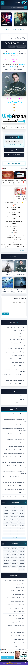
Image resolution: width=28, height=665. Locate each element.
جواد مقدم (14, 548)
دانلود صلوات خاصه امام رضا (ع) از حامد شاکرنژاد (14, 482)
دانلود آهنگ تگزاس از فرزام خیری (17, 339)
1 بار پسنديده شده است (20, 250)
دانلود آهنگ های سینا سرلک (14, 163)
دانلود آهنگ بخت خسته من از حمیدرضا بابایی (15, 380)
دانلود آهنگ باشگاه (20, 618)
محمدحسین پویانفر (6, 560)
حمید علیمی (22, 554)
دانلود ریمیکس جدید (20, 402)
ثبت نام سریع (7, 657)
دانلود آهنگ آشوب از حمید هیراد (17, 601)
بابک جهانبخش (14, 522)
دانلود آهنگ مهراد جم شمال (18, 594)
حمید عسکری (6, 531)
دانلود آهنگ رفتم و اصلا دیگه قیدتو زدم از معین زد (14, 352)
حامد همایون (22, 531)
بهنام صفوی (6, 519)
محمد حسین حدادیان (22, 566)
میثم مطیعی (22, 563)
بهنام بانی (14, 519)
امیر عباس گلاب (14, 516)
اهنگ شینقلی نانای (20, 587)
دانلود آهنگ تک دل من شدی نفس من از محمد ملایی (14, 496)
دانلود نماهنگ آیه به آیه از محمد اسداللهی (16, 439)
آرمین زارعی (21, 516)
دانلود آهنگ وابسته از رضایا (19, 442)
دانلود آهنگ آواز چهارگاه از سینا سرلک (15, 43)
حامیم (14, 528)
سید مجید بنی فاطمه (6, 554)
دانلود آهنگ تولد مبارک (19, 611)
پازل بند (6, 522)
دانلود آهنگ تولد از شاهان (19, 330)
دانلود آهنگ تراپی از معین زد (18, 355)
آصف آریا (6, 510)
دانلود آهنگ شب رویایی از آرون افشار (16, 625)
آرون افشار (14, 513)
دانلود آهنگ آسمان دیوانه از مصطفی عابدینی (15, 485)
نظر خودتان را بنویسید (20, 298)
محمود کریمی (6, 557)
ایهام (21, 507)
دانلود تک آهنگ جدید (8, 36)
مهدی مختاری (14, 560)
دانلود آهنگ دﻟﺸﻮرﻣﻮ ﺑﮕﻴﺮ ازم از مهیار (16, 446)
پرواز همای (6, 525)
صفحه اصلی (16, 36)
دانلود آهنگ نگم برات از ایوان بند (16, 622)
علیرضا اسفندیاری (22, 569)
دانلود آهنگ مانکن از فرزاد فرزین (16, 615)
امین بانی (21, 513)
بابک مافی (21, 522)
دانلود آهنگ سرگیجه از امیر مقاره (18, 362)
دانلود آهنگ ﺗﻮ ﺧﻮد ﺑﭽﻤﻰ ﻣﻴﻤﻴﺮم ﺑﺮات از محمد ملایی (14, 492)
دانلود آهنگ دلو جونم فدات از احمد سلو (16, 348)
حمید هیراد (22, 528)
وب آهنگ (15, 55)
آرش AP (21, 510)
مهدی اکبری (22, 560)
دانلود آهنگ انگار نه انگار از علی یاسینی (15, 597)
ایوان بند (14, 510)
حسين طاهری (14, 551)
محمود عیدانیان (6, 563)
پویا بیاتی (14, 525)
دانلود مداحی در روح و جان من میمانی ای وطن (14, 580)
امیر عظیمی (6, 513)
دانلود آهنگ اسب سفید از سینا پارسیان (16, 365)
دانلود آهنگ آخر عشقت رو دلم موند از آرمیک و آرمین (13, 383)
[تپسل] (3, 125)
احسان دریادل (6, 516)
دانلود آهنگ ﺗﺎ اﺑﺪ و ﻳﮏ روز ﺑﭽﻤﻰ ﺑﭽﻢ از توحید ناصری (13, 462)
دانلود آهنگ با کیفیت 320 (14, 154)
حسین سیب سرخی (6, 551)
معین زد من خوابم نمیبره (18, 646)
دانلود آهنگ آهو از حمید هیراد (17, 635)
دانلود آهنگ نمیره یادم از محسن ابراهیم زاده (15, 327)
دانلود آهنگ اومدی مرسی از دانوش (17, 358)
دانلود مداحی (22, 399)
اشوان (14, 507)
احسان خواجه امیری (22, 519)
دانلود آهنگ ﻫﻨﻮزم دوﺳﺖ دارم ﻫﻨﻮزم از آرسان (14, 453)
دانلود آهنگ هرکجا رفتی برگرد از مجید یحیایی (15, 489)
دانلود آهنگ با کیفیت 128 (14, 150)
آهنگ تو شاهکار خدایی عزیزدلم (17, 590)
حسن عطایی (22, 551)
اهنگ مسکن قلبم (20, 584)
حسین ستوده (6, 548)
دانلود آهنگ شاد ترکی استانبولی (18, 425)
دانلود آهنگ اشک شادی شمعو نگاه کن (16, 604)
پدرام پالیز (22, 525)
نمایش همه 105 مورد (14, 537)
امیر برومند (22, 548)
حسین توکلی (14, 531)
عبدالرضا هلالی (14, 557)
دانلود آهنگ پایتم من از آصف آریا (16, 608)
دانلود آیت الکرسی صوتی (18, 642)
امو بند (6, 507)
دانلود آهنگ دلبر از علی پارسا (17, 632)
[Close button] (27, 649)
